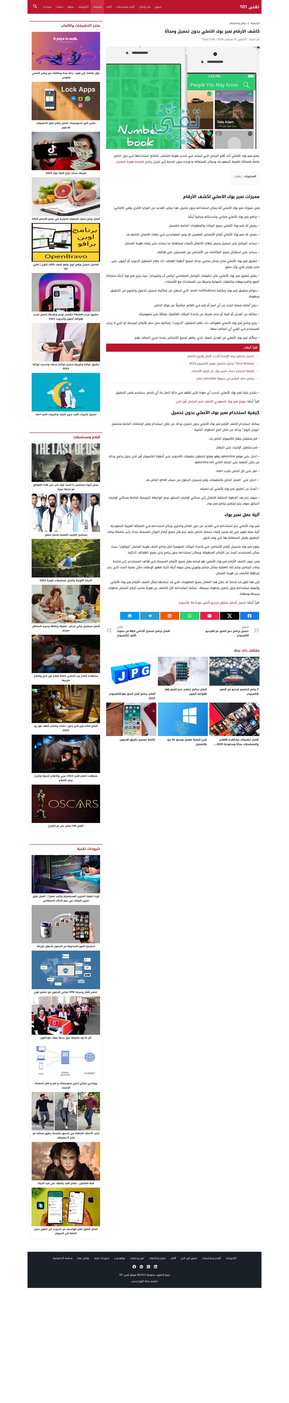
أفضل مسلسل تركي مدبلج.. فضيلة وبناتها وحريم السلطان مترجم (66, 628)
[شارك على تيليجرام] (149, 615)
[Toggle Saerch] (35, 7)
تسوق (158, 6)
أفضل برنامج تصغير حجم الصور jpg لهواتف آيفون (186, 691)
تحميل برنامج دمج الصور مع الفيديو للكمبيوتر (227, 631)
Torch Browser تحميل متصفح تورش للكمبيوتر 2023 (221, 363)
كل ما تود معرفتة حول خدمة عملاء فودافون (65, 1038)
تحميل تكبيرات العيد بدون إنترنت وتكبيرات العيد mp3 (66, 414)
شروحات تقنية (101, 1258)
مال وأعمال (145, 6)
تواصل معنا (83, 1258)
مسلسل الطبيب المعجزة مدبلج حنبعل (66, 535)
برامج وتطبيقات (237, 23)
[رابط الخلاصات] (148, 1266)
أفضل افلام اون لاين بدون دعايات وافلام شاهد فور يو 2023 (66, 728)
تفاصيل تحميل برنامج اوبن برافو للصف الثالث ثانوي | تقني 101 (66, 266)
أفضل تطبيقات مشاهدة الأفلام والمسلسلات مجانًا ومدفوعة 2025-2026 (237, 744)
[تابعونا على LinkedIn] (155, 1266)
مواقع (71, 6)
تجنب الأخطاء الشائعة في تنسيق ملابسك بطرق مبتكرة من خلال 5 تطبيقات (65, 1135)
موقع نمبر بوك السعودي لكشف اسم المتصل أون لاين (211, 401)
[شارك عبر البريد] (209, 615)
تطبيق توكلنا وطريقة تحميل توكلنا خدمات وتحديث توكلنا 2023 (66, 366)
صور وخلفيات (137, 1258)
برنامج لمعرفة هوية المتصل (134, 161)
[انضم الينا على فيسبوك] (134, 1266)
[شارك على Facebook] (249, 615)
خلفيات (60, 6)
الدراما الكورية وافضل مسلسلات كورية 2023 (66, 580)
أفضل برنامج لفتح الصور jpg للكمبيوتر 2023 (132, 696)
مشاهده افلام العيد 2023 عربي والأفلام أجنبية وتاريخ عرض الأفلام (65, 778)
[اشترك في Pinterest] (141, 1266)
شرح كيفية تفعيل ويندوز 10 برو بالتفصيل (187, 742)
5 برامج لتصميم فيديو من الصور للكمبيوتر (239, 691)
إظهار (238, 176)
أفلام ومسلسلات (125, 6)
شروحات (47, 6)
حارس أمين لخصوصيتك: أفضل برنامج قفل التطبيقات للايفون (66, 125)
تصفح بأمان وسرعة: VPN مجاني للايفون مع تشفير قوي (66, 992)
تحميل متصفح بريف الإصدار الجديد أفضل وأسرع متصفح (220, 356)
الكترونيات (83, 6)
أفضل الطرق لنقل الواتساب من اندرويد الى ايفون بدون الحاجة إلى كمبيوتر (66, 1231)
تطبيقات (97, 6)
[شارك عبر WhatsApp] (189, 615)
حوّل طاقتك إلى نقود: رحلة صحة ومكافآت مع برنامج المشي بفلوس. (66, 75)
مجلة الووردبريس (140, 1281)
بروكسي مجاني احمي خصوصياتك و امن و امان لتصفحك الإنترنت (65, 1085)
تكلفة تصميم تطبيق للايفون (137, 739)
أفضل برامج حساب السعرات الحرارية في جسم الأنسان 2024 (66, 219)
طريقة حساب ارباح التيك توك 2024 (66, 173)
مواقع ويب (119, 1258)
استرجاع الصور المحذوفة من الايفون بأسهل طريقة (66, 946)
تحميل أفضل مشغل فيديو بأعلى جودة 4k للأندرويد (212, 602)
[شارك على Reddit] (170, 615)
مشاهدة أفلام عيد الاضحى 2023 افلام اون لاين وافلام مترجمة (66, 678)
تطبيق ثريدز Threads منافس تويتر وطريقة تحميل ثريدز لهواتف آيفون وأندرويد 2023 (66, 316)
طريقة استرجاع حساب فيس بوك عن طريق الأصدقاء (222, 371)
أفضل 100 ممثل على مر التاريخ (66, 826)
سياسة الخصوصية (62, 1258)
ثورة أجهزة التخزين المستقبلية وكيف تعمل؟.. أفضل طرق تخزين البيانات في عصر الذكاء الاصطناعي (65, 898)
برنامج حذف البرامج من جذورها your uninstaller (225, 378)
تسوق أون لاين (189, 1258)
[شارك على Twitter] (229, 615)
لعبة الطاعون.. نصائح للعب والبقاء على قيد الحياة (66, 1183)
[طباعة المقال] (129, 615)
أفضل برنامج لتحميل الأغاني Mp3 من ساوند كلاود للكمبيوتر (143, 631)
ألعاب (109, 6)
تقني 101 (250, 7)
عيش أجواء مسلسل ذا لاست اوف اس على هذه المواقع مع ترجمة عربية (65, 487)
